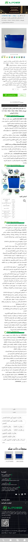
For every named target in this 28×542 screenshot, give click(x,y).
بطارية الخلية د (6, 426)
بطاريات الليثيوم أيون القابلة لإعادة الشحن (12, 422)
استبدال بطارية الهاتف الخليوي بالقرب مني (13, 441)
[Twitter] (19, 494)
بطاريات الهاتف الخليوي (9, 433)
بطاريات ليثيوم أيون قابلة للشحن (12, 417)
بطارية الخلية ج (6, 430)
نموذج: (21, 102)
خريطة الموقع (4, 532)
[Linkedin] (22, 494)
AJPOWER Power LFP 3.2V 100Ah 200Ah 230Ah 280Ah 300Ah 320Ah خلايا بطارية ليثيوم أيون (19, 461)
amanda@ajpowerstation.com (10, 480)
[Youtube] (16, 494)
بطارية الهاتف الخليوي (8, 436)
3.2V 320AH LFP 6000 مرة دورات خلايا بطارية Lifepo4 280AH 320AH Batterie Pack (9, 461)
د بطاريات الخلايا (18, 426)
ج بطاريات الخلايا (19, 430)
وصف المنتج (21, 105)
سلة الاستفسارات (11, 95)
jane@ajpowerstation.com (9, 484)
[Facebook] (25, 494)
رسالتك (22, 95)
